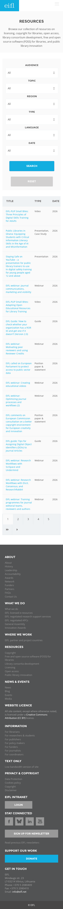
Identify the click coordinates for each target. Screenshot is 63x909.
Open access (12, 671)
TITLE (9, 201)
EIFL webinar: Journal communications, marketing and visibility (18, 289)
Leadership (11, 570)
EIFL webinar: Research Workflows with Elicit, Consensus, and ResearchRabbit (18, 484)
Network (9, 581)
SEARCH (31, 165)
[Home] (9, 5)
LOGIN (18, 804)
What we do (11, 608)
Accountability (13, 573)
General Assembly (15, 624)
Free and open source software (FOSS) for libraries (28, 658)
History (9, 566)
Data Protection (13, 779)
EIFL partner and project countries (23, 640)
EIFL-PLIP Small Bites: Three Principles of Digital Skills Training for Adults (17, 216)
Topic (32, 80)
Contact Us (11, 596)
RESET (32, 181)
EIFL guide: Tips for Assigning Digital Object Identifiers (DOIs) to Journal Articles (19, 445)
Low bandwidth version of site (21, 766)
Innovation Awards (15, 627)
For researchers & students (20, 735)
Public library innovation (18, 674)
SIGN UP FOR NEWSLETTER (31, 833)
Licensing (10, 667)
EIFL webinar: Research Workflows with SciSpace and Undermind (18, 465)
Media (8, 698)
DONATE (31, 858)
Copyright (10, 652)
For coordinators (14, 754)
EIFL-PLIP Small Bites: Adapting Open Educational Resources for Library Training (18, 306)
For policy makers (15, 743)
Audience (31, 65)
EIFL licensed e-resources (19, 612)
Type (32, 111)
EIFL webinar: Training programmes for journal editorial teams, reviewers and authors (19, 504)
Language (32, 127)
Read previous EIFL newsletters (22, 842)
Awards (9, 577)
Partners (9, 589)
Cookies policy (13, 782)
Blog (7, 691)
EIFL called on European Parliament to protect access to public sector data (19, 368)
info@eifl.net (19, 891)
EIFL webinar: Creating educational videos (18, 384)
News (8, 687)
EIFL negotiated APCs (16, 620)
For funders (11, 746)
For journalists (13, 750)
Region (32, 96)
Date (32, 143)
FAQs (8, 592)
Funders (9, 585)
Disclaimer (11, 790)
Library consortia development (22, 663)
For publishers (13, 739)
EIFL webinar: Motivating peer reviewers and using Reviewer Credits (17, 348)
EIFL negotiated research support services (28, 616)
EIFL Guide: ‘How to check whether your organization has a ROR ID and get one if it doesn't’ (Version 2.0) (18, 328)
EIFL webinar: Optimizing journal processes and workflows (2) (16, 400)
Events (8, 695)
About (8, 562)
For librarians (12, 731)
